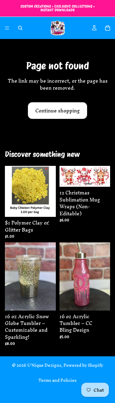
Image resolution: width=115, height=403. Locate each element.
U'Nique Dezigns (44, 365)
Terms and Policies (57, 380)
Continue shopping (57, 110)
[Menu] (7, 28)
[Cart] (107, 28)
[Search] (20, 28)
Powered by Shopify (83, 365)
